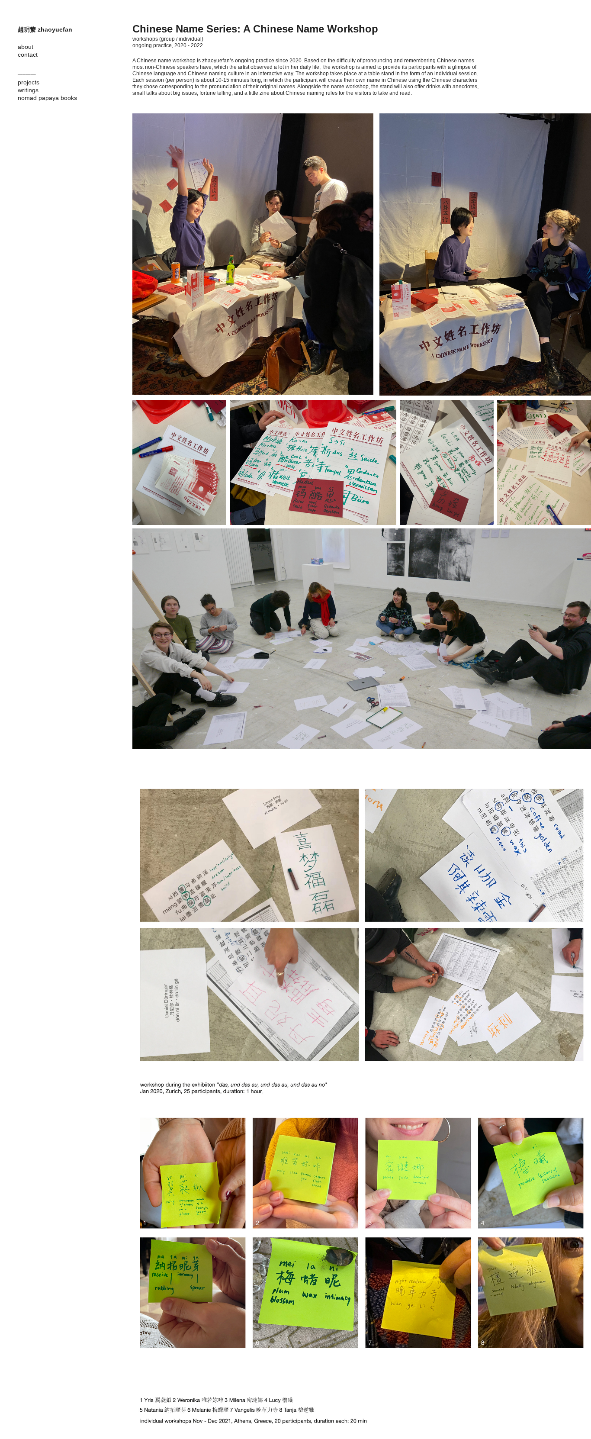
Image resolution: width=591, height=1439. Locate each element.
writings (28, 90)
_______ (27, 72)
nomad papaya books (47, 97)
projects (28, 82)
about (25, 46)
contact (28, 54)
